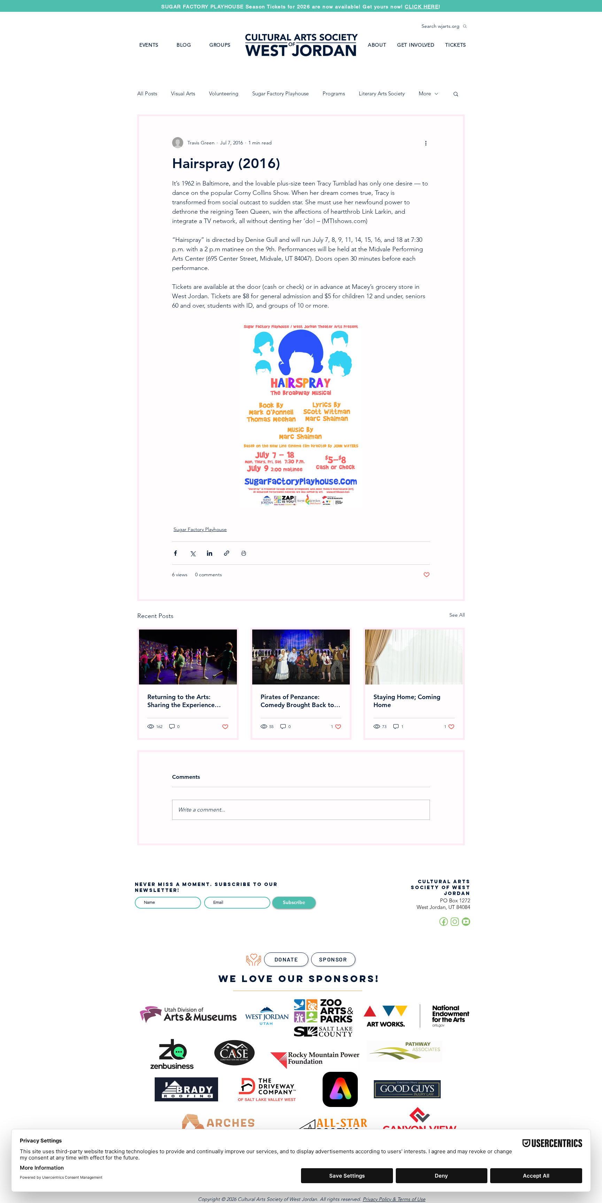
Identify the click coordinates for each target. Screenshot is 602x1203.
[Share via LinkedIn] (209, 553)
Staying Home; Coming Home (406, 701)
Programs (334, 93)
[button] (220, 45)
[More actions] (426, 142)
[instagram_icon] (454, 921)
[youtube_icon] (466, 921)
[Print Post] (243, 553)
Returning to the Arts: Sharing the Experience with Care (181, 701)
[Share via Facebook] (175, 553)
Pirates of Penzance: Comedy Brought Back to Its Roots (297, 701)
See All (457, 615)
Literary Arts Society (382, 93)
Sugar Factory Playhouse (280, 93)
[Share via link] (226, 553)
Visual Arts (183, 93)
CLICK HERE (422, 6)
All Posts (147, 93)
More (425, 93)
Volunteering (223, 93)
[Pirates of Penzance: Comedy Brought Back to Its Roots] (301, 657)
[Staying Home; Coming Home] (414, 657)
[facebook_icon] (443, 921)
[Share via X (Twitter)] (192, 553)
